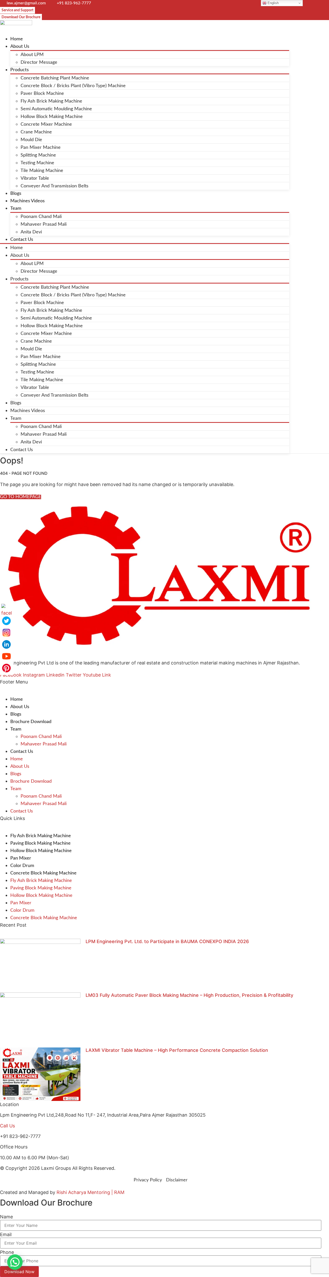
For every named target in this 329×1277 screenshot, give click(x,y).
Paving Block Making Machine (40, 843)
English (273, 3)
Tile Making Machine (42, 170)
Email (6, 1234)
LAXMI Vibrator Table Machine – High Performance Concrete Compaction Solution (177, 1050)
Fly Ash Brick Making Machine (51, 101)
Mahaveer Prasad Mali (44, 224)
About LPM (32, 54)
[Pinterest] (6, 668)
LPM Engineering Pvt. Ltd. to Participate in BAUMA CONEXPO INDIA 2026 (167, 941)
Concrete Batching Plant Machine (55, 78)
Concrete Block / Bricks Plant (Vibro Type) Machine (73, 86)
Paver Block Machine (42, 93)
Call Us (7, 1125)
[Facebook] (6, 609)
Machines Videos (27, 201)
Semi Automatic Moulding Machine (56, 109)
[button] (15, 1262)
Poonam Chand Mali (41, 216)
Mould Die (31, 140)
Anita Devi (31, 232)
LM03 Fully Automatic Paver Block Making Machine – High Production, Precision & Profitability (189, 995)
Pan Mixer (20, 858)
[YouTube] (6, 656)
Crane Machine (36, 132)
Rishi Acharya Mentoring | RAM (90, 1192)
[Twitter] (6, 621)
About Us (19, 46)
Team (15, 208)
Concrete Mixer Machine (46, 124)
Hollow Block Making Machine (52, 116)
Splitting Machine (38, 155)
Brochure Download (30, 721)
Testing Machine (37, 163)
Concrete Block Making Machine (43, 873)
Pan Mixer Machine (41, 147)
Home (16, 39)
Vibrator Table (35, 178)
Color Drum (22, 865)
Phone (7, 1252)
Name (6, 1217)
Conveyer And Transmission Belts (54, 186)
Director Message (39, 62)
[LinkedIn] (6, 644)
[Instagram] (6, 632)
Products (19, 70)
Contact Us (21, 239)
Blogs (15, 193)
